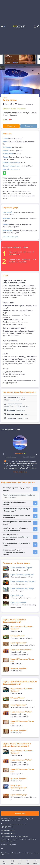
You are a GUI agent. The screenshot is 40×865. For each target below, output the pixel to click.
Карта (6, 115)
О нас (5, 113)
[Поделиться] (38, 26)
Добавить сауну (20, 813)
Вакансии (8, 853)
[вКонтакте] (2, 849)
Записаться (29, 126)
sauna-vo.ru (15, 169)
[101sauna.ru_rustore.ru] (20, 59)
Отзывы (34, 113)
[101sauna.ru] (19, 27)
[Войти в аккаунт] (34, 26)
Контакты (13, 115)
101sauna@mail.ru (8, 833)
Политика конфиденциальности (28, 853)
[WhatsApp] (4, 173)
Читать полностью (20, 472)
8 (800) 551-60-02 (7, 827)
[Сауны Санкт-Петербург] (4, 26)
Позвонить (11, 126)
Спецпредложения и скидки (18, 113)
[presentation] (37, 454)
